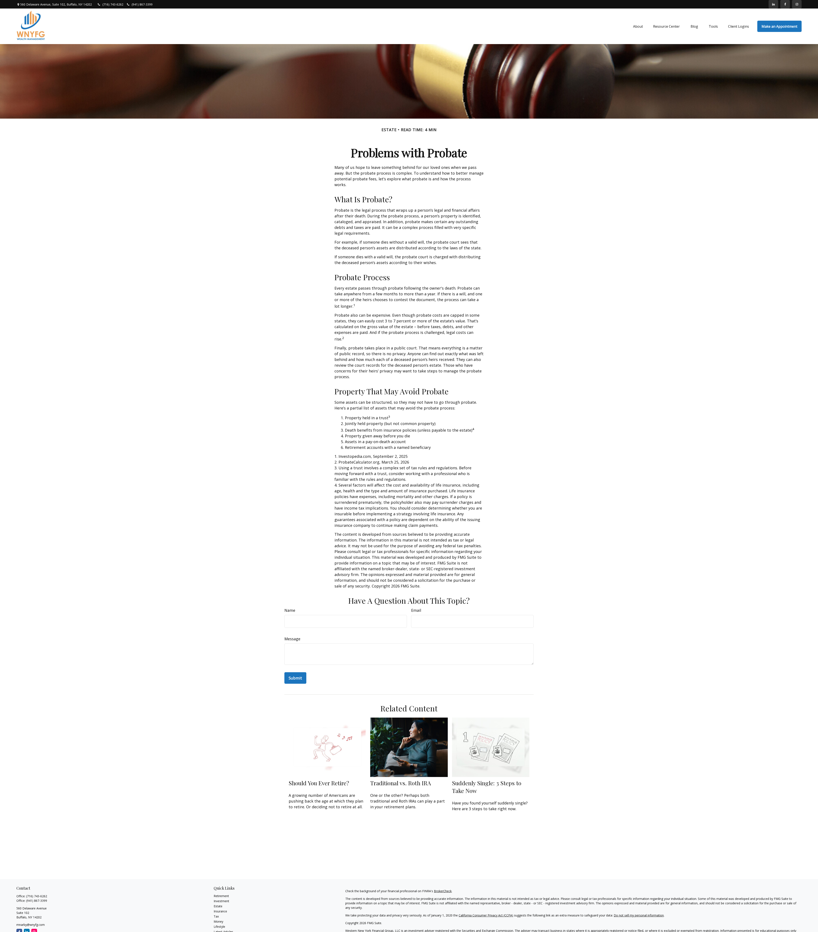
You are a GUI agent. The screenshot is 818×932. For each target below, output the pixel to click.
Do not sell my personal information (639, 915)
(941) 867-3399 (142, 4)
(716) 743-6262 (113, 4)
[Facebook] (785, 4)
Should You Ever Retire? (319, 783)
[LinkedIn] (773, 4)
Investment (221, 901)
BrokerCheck (443, 891)
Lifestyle (219, 927)
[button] (638, 26)
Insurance (220, 911)
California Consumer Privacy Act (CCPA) (486, 915)
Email (416, 610)
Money (218, 921)
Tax (216, 916)
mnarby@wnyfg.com (30, 925)
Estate (218, 906)
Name (289, 610)
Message (292, 638)
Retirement (221, 896)
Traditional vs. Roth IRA (400, 783)
